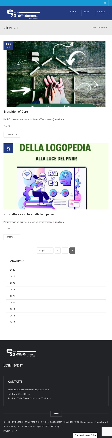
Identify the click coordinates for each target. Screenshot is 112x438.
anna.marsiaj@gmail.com (94, 422)
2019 (12, 309)
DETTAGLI (11, 134)
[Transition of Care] (56, 74)
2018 (12, 315)
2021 (12, 296)
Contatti (101, 11)
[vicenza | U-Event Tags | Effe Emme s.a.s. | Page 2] (22, 13)
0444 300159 (24, 394)
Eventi (86, 11)
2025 (12, 270)
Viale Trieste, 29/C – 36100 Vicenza (34, 398)
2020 (12, 302)
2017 (12, 322)
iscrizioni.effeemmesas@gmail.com (31, 389)
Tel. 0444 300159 (54, 422)
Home (73, 11)
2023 (12, 283)
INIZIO (56, 414)
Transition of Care (16, 111)
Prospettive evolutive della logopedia (29, 214)
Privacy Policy (10, 431)
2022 (12, 289)
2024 (12, 276)
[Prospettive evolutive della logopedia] (56, 176)
